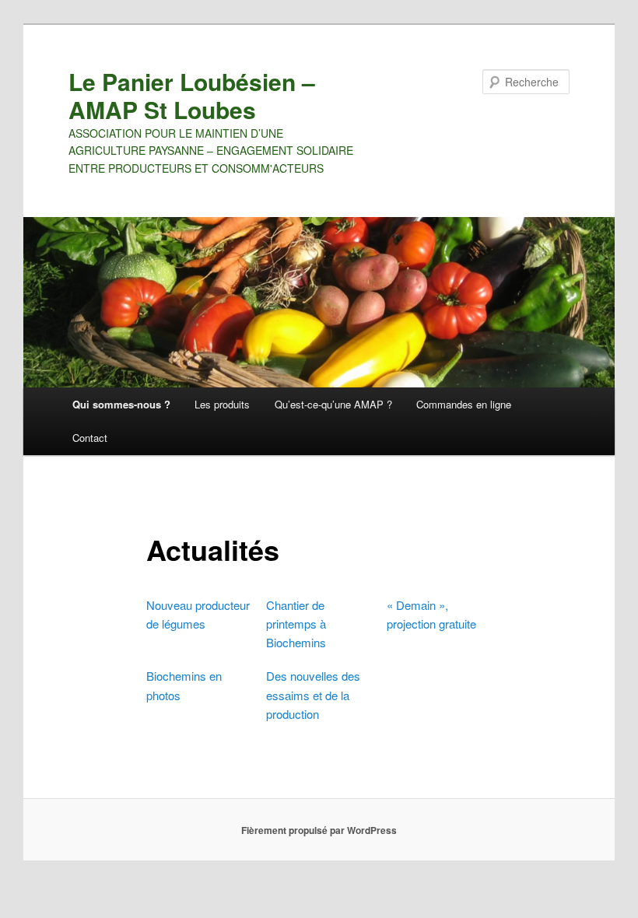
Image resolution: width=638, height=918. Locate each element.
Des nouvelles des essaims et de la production (313, 694)
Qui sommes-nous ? (121, 404)
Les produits (222, 404)
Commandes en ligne (463, 404)
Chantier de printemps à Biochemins (296, 624)
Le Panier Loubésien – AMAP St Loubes (191, 95)
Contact (89, 437)
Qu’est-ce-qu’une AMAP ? (333, 404)
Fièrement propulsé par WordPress (319, 830)
